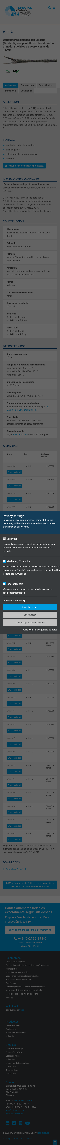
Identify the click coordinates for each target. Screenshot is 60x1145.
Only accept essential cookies (30, 622)
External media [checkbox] (15, 583)
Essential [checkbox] (12, 538)
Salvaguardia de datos (46, 629)
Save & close (30, 614)
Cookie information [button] (12, 600)
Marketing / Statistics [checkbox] (18, 561)
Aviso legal (28, 629)
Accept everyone (30, 607)
